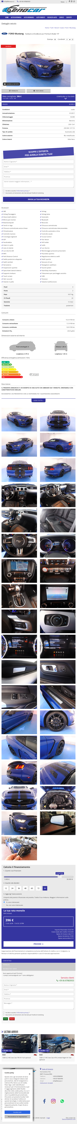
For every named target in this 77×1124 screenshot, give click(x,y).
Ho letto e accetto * (18, 191)
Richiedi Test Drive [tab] (10, 969)
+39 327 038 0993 (58, 1079)
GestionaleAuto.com (68, 1119)
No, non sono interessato (14, 905)
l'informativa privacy (22, 191)
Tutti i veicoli (54, 28)
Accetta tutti (17, 1112)
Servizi (61, 17)
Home (7, 17)
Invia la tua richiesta (38, 199)
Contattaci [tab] (7, 961)
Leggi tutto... (38, 400)
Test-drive (39, 91)
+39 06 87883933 (24, 1)
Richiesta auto (52, 17)
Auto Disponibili (16, 17)
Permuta (14, 91)
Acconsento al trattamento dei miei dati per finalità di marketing (25, 193)
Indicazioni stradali (46, 1083)
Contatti (69, 17)
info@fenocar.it (9, 1)
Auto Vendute (40, 17)
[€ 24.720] (60, 877)
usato (62, 28)
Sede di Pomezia (47, 1069)
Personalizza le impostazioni (17, 1117)
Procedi (38, 944)
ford (66, 28)
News (62, 2)
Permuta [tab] (6, 965)
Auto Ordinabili (29, 17)
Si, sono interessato (12, 902)
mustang (72, 28)
